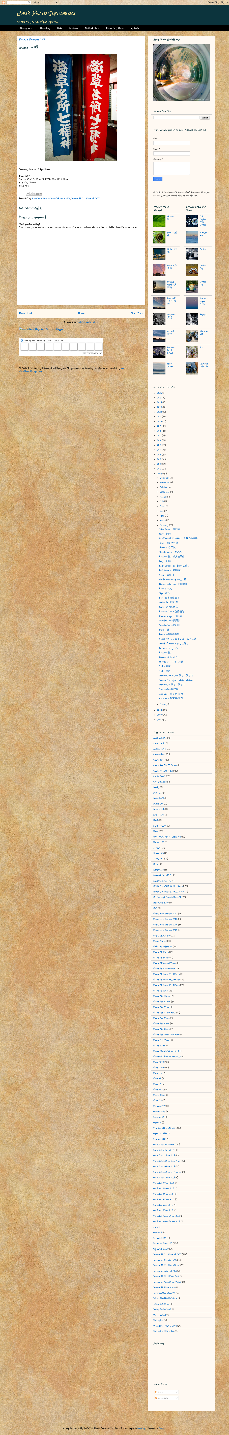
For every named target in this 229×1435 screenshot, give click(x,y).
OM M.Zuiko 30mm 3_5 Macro (167, 1161)
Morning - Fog (204, 234)
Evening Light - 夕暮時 (172, 284)
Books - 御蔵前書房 (169, 634)
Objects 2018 (159, 1111)
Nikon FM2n (158, 1089)
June (162, 506)
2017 (159, 435)
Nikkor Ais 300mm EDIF (164, 1012)
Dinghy (156, 787)
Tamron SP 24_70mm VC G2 (166, 1265)
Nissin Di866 (159, 1095)
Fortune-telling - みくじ (171, 648)
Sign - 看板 (164, 593)
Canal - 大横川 (166, 574)
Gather (203, 249)
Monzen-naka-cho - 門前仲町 (173, 584)
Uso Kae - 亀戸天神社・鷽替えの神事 (178, 538)
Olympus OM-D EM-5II (164, 1128)
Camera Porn (159, 754)
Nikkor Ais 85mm (161, 1029)
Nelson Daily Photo (115, 28)
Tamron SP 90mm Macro (164, 1287)
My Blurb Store (92, 28)
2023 (159, 407)
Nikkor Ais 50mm (161, 1023)
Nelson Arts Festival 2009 (165, 924)
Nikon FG (157, 1084)
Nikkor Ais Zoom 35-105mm (166, 1034)
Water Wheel (159, 1315)
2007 (159, 714)
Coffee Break (159, 776)
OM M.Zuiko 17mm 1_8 (163, 1150)
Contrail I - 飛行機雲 (171, 301)
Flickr (59, 28)
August (163, 496)
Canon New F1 (159, 759)
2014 (159, 449)
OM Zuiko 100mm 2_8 (163, 1182)
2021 (159, 416)
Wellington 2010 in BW (163, 1331)
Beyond (203, 314)
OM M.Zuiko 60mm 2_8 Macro (167, 1172)
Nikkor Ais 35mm (161, 1018)
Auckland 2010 (159, 748)
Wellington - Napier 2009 (165, 1325)
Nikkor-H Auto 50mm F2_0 (166, 1051)
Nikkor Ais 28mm (161, 1007)
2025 (160, 397)
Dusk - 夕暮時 (172, 267)
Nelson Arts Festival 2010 (165, 930)
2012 (159, 459)
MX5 (155, 908)
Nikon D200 (65, 198)
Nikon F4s (157, 1073)
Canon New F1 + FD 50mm (165, 765)
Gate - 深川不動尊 (168, 602)
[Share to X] (34, 194)
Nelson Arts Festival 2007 (165, 913)
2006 (159, 719)
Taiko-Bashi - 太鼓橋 (169, 529)
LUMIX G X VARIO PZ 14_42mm (168, 886)
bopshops (142, 1428)
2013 (159, 454)
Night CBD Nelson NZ (162, 946)
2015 (159, 445)
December (165, 477)
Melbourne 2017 (160, 902)
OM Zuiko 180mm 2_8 (163, 1188)
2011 (159, 464)
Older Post (137, 313)
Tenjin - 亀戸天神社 (168, 542)
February (164, 525)
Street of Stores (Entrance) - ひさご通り (179, 638)
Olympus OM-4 (204, 332)
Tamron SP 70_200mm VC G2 (167, 1282)
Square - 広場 (171, 316)
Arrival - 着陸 (171, 332)
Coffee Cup (203, 267)
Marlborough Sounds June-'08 (167, 897)
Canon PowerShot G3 (163, 770)
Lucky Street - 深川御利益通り (174, 565)
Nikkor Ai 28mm (160, 990)
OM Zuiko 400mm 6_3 (164, 1199)
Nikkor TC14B (159, 1045)
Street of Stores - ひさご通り (174, 643)
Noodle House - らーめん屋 (172, 579)
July (162, 501)
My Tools (135, 28)
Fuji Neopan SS (159, 825)
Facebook (73, 28)
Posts (160, 1392)
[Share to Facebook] (37, 194)
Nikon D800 (158, 1067)
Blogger (162, 1428)
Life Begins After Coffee (203, 220)
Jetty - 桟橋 (172, 250)
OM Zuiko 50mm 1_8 (163, 1210)
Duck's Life (158, 803)
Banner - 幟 (164, 652)
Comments (162, 1397)
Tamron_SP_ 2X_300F (164, 1292)
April (162, 515)
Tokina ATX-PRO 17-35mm (165, 1298)
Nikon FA (157, 1078)
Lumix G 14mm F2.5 (162, 875)
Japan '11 (157, 847)
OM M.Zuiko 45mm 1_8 (164, 1166)
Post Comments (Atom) (87, 322)
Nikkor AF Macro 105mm (164, 963)
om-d (155, 1227)
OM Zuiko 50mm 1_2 (163, 1205)
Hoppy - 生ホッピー (169, 657)
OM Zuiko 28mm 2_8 (163, 1194)
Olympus (157, 1122)
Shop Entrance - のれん (170, 552)
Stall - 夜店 (164, 666)
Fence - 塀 (164, 629)
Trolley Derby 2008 (162, 1309)
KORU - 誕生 (172, 234)
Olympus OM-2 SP (204, 365)
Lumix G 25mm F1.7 (162, 880)
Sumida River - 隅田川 (169, 620)
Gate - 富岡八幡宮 (168, 606)
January (164, 704)
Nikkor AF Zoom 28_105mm (166, 974)
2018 (159, 430)
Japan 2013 (158, 853)
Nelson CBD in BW (161, 935)
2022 (159, 412)
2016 (159, 440)
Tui (201, 347)
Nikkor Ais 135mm (161, 996)
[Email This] (28, 194)
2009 (159, 473)
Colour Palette (160, 781)
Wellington (158, 1320)
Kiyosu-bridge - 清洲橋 (170, 616)
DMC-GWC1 (158, 798)
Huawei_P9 (158, 842)
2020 (159, 421)
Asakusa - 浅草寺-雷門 (171, 693)
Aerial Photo (159, 743)
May (162, 511)
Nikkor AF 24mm (161, 952)
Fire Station (158, 814)
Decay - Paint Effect (171, 350)
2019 (159, 426)
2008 (159, 710)
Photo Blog (45, 28)
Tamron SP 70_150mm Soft (166, 1276)
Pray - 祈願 (165, 533)
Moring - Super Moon (204, 301)
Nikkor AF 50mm (161, 957)
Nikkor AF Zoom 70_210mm (166, 985)
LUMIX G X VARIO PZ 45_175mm (168, 891)
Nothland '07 (159, 1106)
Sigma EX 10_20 (161, 1249)
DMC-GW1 (158, 792)
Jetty (155, 864)
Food (155, 820)
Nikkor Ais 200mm (161, 1001)
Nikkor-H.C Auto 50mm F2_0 (167, 1056)
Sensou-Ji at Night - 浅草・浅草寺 (176, 675)
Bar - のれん (165, 588)
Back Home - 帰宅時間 (170, 570)
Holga (155, 831)
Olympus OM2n (160, 1133)
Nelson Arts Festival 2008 (165, 919)
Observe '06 (158, 1117)
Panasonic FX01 (160, 1237)
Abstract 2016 (160, 737)
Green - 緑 (171, 218)
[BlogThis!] (31, 194)
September (165, 491)
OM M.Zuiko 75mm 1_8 (164, 1177)
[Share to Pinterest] (40, 194)
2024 (159, 402)
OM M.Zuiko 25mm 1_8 (164, 1155)
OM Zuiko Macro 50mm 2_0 (166, 1216)
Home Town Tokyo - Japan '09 (45, 198)
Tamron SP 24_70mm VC (165, 1260)
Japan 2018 (158, 858)
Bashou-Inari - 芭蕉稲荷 (171, 611)
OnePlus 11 (158, 1232)
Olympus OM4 (159, 1139)
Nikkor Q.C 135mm (161, 1040)
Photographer (26, 28)
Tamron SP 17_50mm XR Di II (85, 198)
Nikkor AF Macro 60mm (164, 968)
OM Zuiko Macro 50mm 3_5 (166, 1221)
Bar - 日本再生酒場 (169, 597)
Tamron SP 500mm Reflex (165, 1270)
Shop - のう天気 (167, 547)
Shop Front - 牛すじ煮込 (171, 661)
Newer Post (25, 313)
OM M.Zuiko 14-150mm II (165, 1144)
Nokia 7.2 (157, 1100)
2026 (159, 393)
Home (81, 313)
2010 (159, 468)
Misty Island (170, 365)
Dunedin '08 (158, 809)
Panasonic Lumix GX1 (162, 1243)
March (163, 520)
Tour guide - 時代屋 (168, 689)
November (165, 482)
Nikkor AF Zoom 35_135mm (166, 979)
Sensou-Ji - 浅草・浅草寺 (172, 684)
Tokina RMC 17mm (161, 1303)
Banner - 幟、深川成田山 (172, 556)
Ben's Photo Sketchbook (46, 13)
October (164, 487)
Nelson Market (160, 941)
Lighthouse (158, 869)
